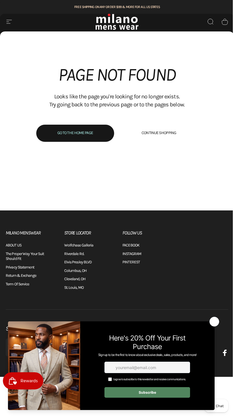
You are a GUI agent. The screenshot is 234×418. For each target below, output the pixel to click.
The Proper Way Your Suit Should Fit (25, 256)
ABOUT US (13, 245)
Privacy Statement (20, 267)
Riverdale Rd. (74, 253)
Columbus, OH (75, 270)
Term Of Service (17, 284)
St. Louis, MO (74, 287)
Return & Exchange (21, 275)
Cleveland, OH (74, 278)
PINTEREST (131, 262)
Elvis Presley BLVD (78, 262)
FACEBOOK (131, 245)
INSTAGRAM (131, 253)
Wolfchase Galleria (79, 245)
